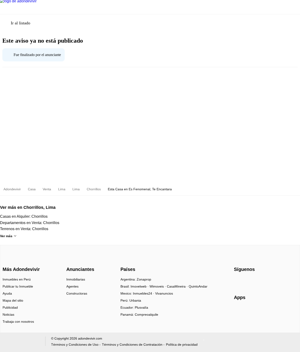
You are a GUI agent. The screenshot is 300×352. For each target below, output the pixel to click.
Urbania (135, 300)
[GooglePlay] (280, 311)
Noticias (8, 314)
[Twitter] (261, 281)
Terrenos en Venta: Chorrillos (24, 229)
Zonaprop (144, 279)
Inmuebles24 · (144, 293)
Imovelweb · (140, 286)
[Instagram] (245, 281)
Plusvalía (141, 307)
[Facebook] (238, 281)
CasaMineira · (178, 286)
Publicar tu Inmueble (18, 286)
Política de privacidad (182, 344)
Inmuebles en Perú (17, 279)
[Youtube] (253, 281)
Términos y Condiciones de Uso (74, 344)
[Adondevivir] (20, 261)
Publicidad (10, 307)
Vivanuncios (164, 293)
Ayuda (7, 293)
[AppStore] (249, 311)
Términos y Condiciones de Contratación (132, 344)
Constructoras (76, 293)
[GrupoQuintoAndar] (22, 342)
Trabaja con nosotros (18, 321)
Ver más (6, 236)
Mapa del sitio (13, 300)
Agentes (72, 286)
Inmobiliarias (75, 279)
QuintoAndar (198, 286)
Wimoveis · (158, 286)
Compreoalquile (146, 314)
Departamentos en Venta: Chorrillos (29, 223)
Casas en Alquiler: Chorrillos (24, 216)
